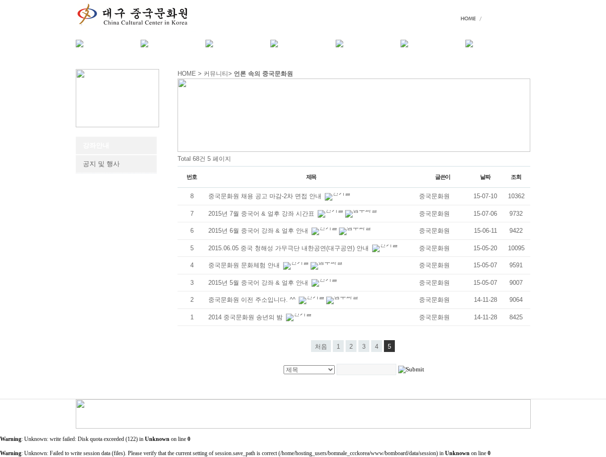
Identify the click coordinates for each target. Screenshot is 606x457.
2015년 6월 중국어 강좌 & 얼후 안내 (259, 230)
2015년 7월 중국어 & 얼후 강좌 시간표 (262, 213)
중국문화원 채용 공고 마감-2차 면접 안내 (265, 196)
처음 (321, 346)
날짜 (485, 177)
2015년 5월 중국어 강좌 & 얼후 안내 (259, 282)
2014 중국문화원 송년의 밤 (246, 317)
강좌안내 (96, 145)
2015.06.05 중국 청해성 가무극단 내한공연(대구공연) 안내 (289, 248)
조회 (516, 177)
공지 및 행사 (101, 163)
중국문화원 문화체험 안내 (245, 265)
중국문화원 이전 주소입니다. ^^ (252, 299)
